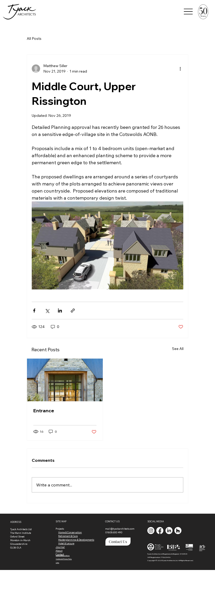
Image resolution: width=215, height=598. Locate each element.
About (59, 550)
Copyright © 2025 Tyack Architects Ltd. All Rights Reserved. (170, 560)
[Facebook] (159, 530)
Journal (60, 547)
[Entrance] (65, 380)
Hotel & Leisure (66, 543)
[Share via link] (72, 310)
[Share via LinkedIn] (59, 310)
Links (57, 562)
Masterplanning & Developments (76, 539)
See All (178, 348)
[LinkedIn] (169, 530)
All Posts (34, 38)
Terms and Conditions (63, 555)
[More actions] (180, 68)
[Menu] (188, 11)
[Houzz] (177, 530)
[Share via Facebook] (34, 310)
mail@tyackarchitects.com (120, 528)
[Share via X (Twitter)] (47, 310)
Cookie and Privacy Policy (64, 559)
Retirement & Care (68, 536)
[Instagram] (150, 530)
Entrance (43, 411)
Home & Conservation (70, 532)
